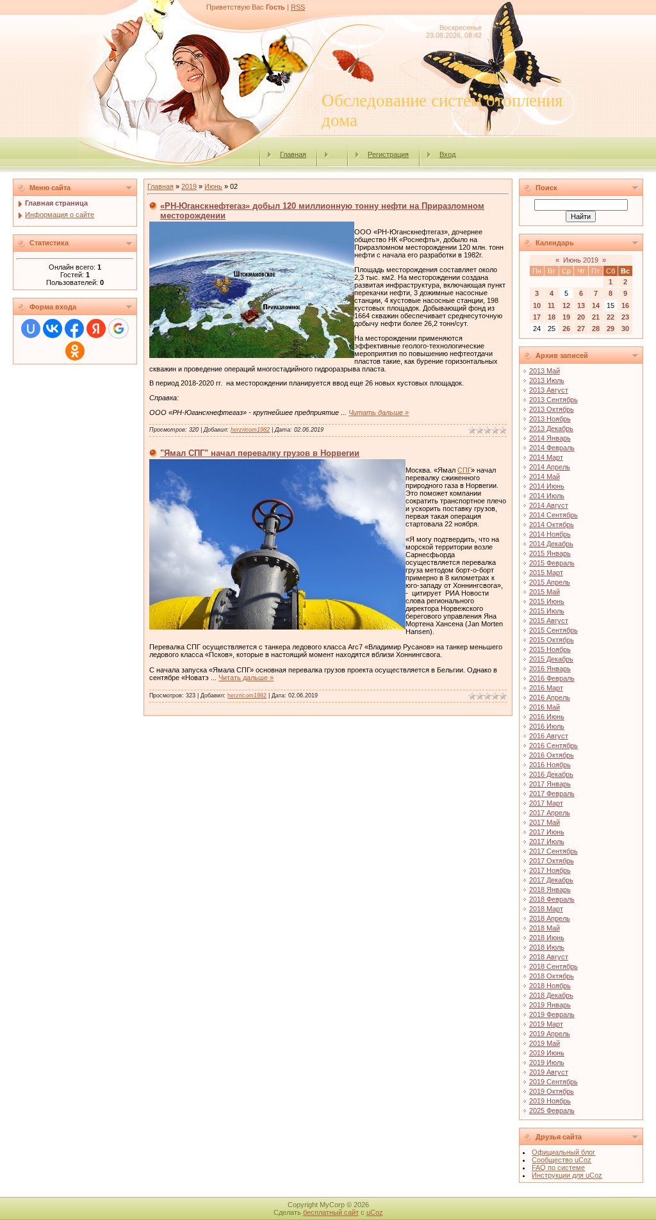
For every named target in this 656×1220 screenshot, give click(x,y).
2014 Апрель (549, 467)
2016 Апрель (549, 697)
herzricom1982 (250, 430)
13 (581, 305)
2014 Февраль (552, 447)
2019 (189, 186)
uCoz (374, 1212)
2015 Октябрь (551, 640)
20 (581, 317)
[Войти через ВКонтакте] (52, 328)
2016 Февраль (552, 678)
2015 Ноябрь (550, 649)
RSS (298, 7)
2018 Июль (546, 947)
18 (551, 317)
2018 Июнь (546, 937)
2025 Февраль (552, 1110)
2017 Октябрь (551, 861)
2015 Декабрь (551, 659)
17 (537, 317)
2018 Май (544, 928)
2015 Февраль (552, 563)
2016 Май (544, 707)
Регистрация (388, 154)
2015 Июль (546, 611)
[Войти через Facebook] (74, 328)
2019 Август (548, 1072)
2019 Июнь (546, 1053)
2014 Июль (546, 496)
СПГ (464, 470)
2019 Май (544, 1043)
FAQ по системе (558, 1167)
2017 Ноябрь (550, 870)
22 (610, 317)
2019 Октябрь (551, 1091)
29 (610, 328)
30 (625, 328)
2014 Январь (550, 438)
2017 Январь (550, 784)
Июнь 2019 (580, 260)
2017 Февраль (552, 793)
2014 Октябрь (551, 524)
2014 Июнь (546, 486)
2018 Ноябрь (550, 985)
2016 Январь (550, 668)
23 (625, 317)
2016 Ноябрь (550, 765)
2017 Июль (546, 841)
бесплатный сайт (331, 1212)
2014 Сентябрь (553, 515)
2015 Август (548, 620)
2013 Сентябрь (553, 399)
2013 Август (548, 390)
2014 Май (544, 476)
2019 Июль (546, 1062)
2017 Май (544, 822)
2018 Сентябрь (553, 966)
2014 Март (546, 457)
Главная (293, 154)
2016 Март (546, 688)
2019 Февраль (552, 1014)
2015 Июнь (546, 601)
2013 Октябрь (551, 409)
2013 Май (544, 371)
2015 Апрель (549, 582)
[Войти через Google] (118, 328)
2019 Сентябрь (553, 1082)
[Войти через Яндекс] (96, 328)
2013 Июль (546, 380)
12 (566, 305)
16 (625, 305)
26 (566, 328)
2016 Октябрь (551, 755)
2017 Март (546, 803)
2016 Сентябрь (553, 745)
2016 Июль (546, 726)
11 (551, 305)
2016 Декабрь (551, 774)
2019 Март (546, 1024)
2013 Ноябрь (550, 419)
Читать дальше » (378, 412)
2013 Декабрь (551, 428)
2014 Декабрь (551, 544)
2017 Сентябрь (553, 851)
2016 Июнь (546, 716)
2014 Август (548, 505)
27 (581, 328)
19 (566, 317)
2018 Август (548, 957)
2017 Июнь (546, 832)
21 (596, 317)
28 (596, 328)
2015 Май (544, 592)
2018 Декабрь (551, 995)
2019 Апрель (549, 1033)
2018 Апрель (549, 918)
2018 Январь (550, 889)
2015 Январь (550, 553)
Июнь (213, 186)
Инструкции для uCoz (567, 1175)
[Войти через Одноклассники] (75, 351)
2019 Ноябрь (550, 1101)
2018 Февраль (552, 899)
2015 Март (546, 572)
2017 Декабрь (551, 880)
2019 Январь (550, 1005)
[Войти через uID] (30, 328)
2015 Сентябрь (553, 630)
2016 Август (548, 736)
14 (596, 305)
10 (537, 305)
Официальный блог (563, 1152)
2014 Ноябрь (550, 534)
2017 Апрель (549, 813)
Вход (447, 154)
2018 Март (546, 909)
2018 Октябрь (551, 976)
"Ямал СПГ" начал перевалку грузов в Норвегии (259, 453)
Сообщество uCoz (561, 1160)
